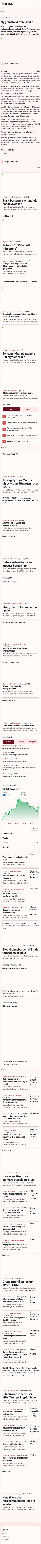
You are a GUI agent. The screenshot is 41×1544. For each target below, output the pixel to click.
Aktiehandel (13, 390)
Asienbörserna (14, 908)
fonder (8, 18)
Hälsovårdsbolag (15, 559)
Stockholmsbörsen (15, 197)
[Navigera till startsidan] (7, 3)
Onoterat (12, 476)
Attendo (12, 1409)
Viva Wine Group (15, 1173)
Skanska (12, 1425)
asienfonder (18, 312)
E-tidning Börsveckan (9, 1064)
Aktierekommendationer (17, 1240)
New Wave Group (15, 1494)
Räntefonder (18, 1095)
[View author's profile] (38, 64)
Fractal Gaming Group (19, 644)
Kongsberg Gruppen (16, 1331)
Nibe (11, 242)
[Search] (31, 3)
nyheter (3, 18)
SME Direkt (6, 1537)
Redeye (4, 1533)
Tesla (11, 855)
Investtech (6, 1540)
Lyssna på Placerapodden (11, 996)
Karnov (12, 1350)
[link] (20, 192)
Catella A (12, 1208)
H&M (11, 1278)
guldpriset (13, 1114)
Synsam (12, 350)
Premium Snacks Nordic (17, 889)
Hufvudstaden (14, 520)
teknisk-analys (17, 603)
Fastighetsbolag (15, 723)
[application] (20, 811)
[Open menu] (37, 3)
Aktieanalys (6, 603)
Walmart (12, 1191)
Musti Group (14, 684)
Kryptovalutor (14, 1390)
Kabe (11, 1224)
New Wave (13, 1130)
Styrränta (12, 1077)
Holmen (12, 1442)
